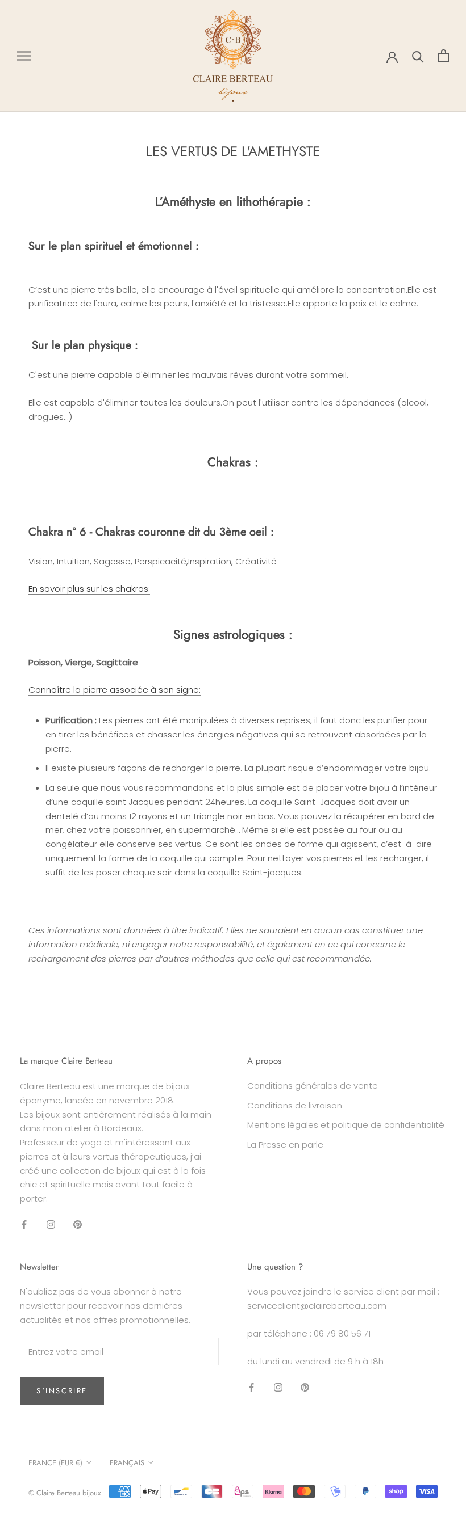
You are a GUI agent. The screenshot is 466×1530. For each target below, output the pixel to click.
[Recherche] (418, 56)
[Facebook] (24, 1224)
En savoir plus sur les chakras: (89, 589)
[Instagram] (51, 1224)
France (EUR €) (55, 1462)
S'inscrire (62, 1390)
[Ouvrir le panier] (443, 55)
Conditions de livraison (294, 1105)
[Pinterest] (77, 1224)
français (127, 1462)
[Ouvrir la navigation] (24, 56)
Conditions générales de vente (312, 1085)
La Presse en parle (285, 1144)
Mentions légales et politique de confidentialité (345, 1125)
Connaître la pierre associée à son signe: (114, 690)
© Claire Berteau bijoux (64, 1492)
